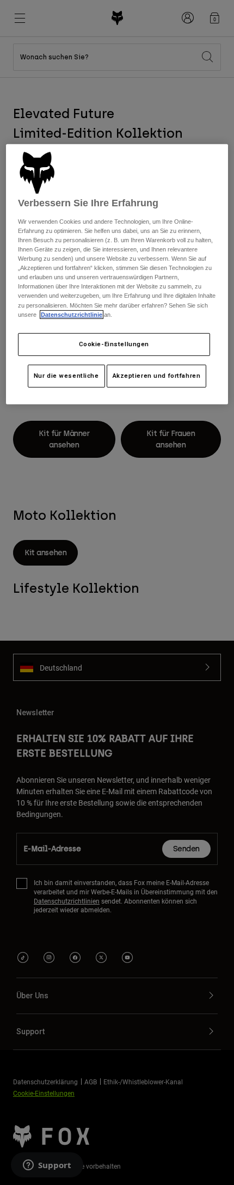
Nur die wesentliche (66, 375)
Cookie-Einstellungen (114, 344)
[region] (117, 274)
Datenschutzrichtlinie (71, 314)
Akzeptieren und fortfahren (157, 375)
